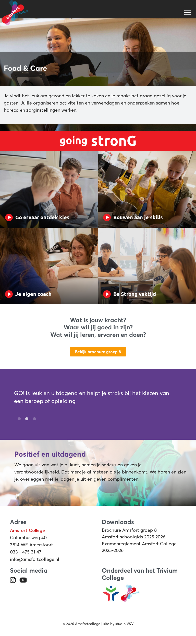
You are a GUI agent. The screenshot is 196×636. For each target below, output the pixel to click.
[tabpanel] (95, 398)
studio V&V (124, 623)
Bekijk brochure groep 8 (98, 351)
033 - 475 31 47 (25, 552)
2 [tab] (25, 419)
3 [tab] (33, 419)
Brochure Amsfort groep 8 (129, 530)
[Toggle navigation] (188, 12)
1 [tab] (17, 419)
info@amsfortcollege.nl (34, 559)
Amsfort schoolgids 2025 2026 (134, 537)
